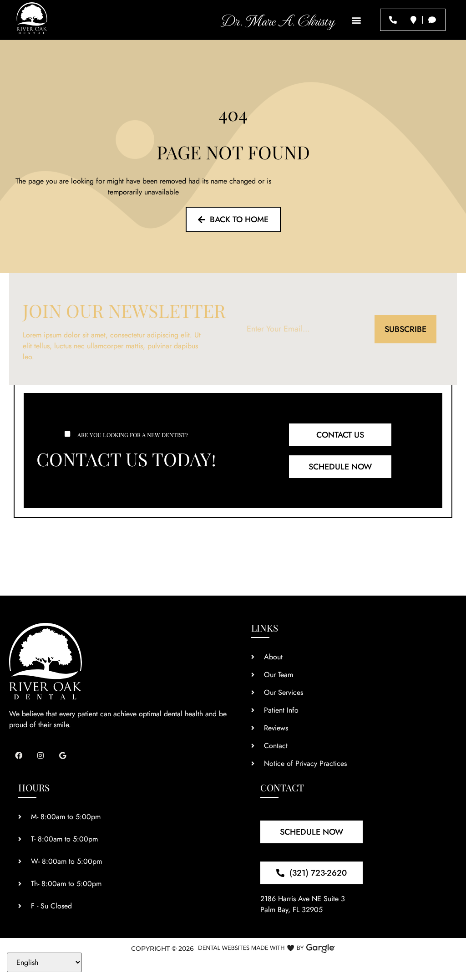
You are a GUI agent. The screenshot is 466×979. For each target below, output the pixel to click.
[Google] (62, 755)
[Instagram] (41, 755)
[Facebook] (18, 755)
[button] (356, 19)
